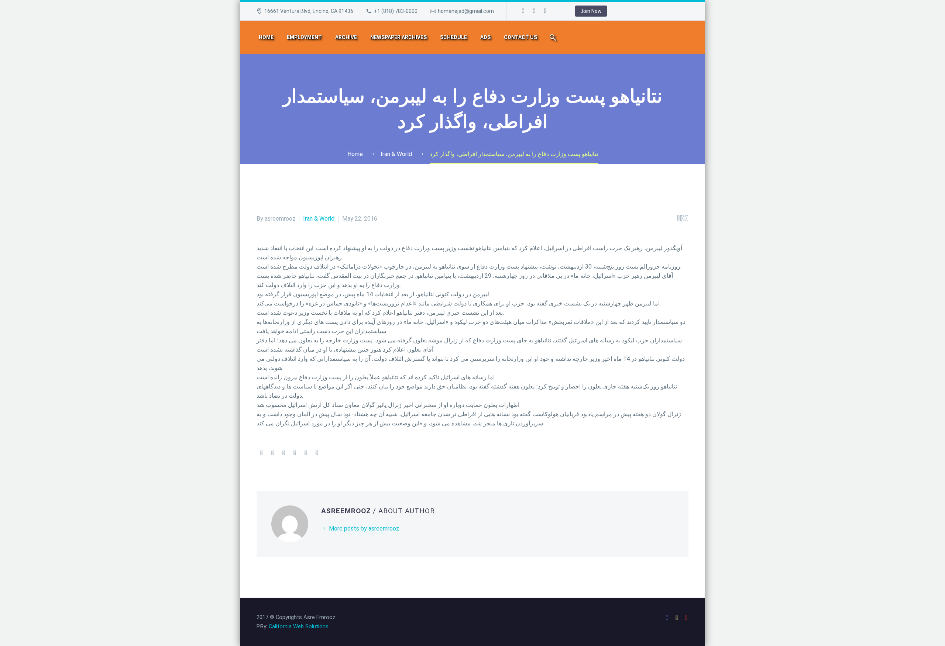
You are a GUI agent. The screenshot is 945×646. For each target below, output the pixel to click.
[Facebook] (523, 11)
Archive (346, 37)
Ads (485, 37)
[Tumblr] (295, 453)
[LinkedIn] (306, 453)
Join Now (591, 11)
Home (266, 37)
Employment (304, 37)
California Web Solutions (299, 626)
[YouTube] (545, 11)
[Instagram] (534, 11)
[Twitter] (272, 453)
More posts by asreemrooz (364, 528)
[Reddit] (317, 453)
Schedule (453, 37)
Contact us (520, 37)
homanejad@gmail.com (466, 11)
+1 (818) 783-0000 (395, 11)
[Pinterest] (283, 453)
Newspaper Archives (398, 37)
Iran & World (318, 218)
